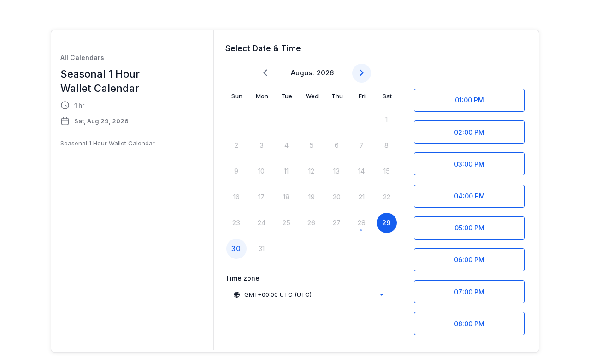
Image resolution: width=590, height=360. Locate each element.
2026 (325, 72)
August (302, 72)
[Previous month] (265, 73)
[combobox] (308, 294)
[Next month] (361, 73)
